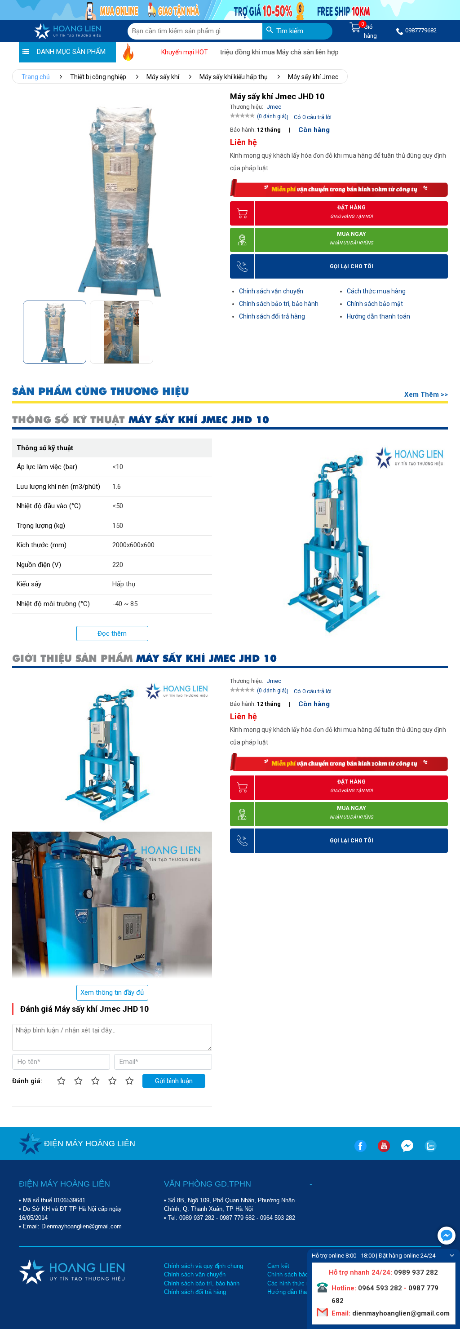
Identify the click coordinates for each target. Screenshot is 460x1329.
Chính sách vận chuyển (271, 291)
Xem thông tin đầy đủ (112, 992)
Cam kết (278, 1266)
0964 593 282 (277, 1217)
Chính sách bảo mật (375, 303)
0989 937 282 (196, 1217)
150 (117, 526)
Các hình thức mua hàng (299, 1283)
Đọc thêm (112, 633)
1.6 (116, 487)
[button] (211, 329)
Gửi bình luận (174, 1081)
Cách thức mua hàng (376, 291)
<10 (117, 467)
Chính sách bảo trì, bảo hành (278, 303)
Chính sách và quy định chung (203, 1266)
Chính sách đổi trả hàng (272, 316)
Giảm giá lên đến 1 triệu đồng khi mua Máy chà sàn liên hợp (230, 52)
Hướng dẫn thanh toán (378, 316)
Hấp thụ (123, 584)
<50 (117, 506)
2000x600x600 (133, 545)
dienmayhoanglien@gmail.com (400, 1313)
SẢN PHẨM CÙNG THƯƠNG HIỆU (100, 392)
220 (117, 565)
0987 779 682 (237, 1217)
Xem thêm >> (426, 394)
